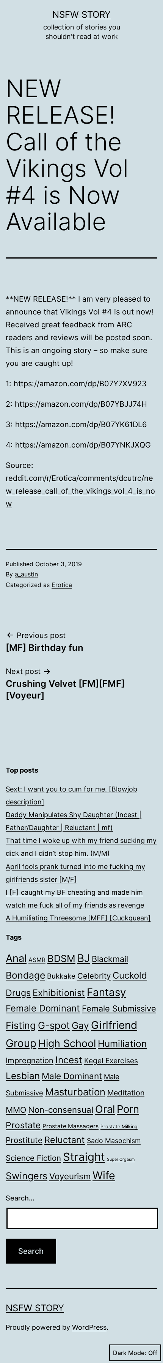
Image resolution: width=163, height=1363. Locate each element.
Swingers (26, 1176)
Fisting (21, 1025)
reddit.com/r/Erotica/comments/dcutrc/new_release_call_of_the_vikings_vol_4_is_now (80, 491)
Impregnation (29, 1060)
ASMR (36, 959)
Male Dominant (72, 1076)
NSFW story (81, 14)
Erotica (62, 585)
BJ (83, 958)
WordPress (89, 1327)
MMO (16, 1110)
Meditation (125, 1092)
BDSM (61, 958)
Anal (16, 958)
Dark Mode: (129, 1353)
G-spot (54, 1025)
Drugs (18, 992)
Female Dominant (43, 1008)
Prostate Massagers (70, 1126)
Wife (103, 1175)
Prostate (23, 1125)
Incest (68, 1060)
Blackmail (110, 959)
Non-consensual (60, 1109)
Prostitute (24, 1140)
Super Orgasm (121, 1159)
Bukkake (61, 976)
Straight (84, 1156)
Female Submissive (119, 1008)
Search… (20, 1198)
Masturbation (75, 1092)
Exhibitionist (59, 992)
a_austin (26, 574)
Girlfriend (114, 1025)
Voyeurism (70, 1176)
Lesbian (23, 1075)
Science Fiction (33, 1158)
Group (21, 1043)
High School (67, 1043)
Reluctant (64, 1139)
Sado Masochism (114, 1141)
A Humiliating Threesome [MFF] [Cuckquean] (78, 918)
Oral (105, 1109)
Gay (80, 1025)
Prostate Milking (119, 1126)
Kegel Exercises (111, 1060)
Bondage (25, 975)
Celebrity (94, 975)
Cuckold (130, 975)
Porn (128, 1109)
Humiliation (122, 1043)
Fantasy (106, 992)
